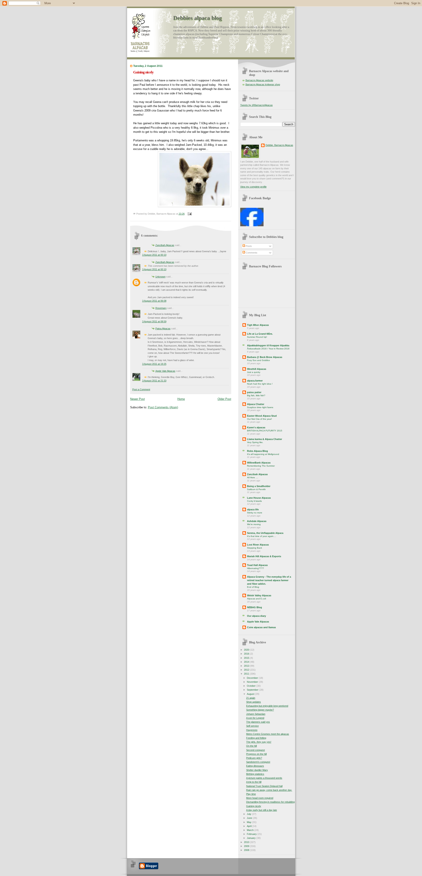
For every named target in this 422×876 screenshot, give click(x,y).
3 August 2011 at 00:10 (154, 255)
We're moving (254, 524)
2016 (247, 653)
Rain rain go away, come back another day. (269, 790)
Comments (251, 252)
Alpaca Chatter (255, 404)
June (250, 818)
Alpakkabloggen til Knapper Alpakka (268, 345)
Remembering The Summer (261, 466)
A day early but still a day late (261, 810)
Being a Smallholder (258, 486)
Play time (251, 794)
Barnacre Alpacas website (259, 80)
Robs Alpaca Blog (257, 451)
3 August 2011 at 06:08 (154, 300)
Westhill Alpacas (256, 369)
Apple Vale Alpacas (165, 371)
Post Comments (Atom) (163, 407)
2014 (247, 662)
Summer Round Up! (257, 337)
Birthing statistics (255, 774)
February (252, 834)
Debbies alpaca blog (197, 18)
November (253, 682)
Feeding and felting (256, 738)
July (249, 814)
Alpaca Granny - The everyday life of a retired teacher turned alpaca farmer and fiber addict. (269, 580)
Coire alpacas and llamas (261, 627)
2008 (247, 850)
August (251, 694)
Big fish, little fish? (256, 395)
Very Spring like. (255, 442)
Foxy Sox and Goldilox (258, 360)
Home (181, 399)
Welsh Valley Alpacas (259, 595)
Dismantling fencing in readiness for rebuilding (270, 802)
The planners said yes (258, 722)
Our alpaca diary (256, 616)
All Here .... (252, 477)
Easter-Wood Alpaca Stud (262, 415)
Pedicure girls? (254, 758)
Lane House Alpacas (259, 497)
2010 (247, 842)
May (249, 822)
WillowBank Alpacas (259, 462)
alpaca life (253, 509)
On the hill (251, 746)
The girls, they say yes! (258, 742)
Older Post (224, 399)
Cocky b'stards (254, 501)
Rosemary (161, 308)
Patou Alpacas (163, 328)
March (250, 830)
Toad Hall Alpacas (257, 565)
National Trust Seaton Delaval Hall (264, 786)
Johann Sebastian (255, 714)
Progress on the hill (256, 754)
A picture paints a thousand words (264, 778)
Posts (248, 246)
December (253, 678)
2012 (247, 669)
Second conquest (255, 750)
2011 (247, 673)
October (251, 685)
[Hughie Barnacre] (252, 225)
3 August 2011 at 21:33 (154, 380)
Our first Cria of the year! (259, 419)
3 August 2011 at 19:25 (154, 364)
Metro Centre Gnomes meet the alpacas (267, 734)
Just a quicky (253, 372)
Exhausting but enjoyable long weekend (267, 705)
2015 (247, 658)
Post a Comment (141, 389)
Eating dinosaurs (255, 766)
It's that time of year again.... (261, 536)
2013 (247, 665)
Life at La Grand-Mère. (260, 333)
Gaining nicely (143, 72)
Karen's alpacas (256, 427)
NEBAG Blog (254, 607)
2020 (247, 649)
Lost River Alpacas (258, 544)
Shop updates (253, 702)
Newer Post (137, 399)
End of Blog (253, 587)
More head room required (259, 798)
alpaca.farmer (255, 380)
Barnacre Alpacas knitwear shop (263, 84)
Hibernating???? (255, 568)
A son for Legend (255, 718)
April (249, 826)
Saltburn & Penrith (256, 489)
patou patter (254, 392)
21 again (250, 698)
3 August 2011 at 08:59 (154, 321)
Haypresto (251, 730)
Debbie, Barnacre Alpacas (279, 145)
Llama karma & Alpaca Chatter (264, 439)
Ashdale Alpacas (256, 521)
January (251, 838)
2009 (247, 846)
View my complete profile (253, 186)
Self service (252, 726)
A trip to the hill (253, 782)
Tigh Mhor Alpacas (258, 325)
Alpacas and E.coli (256, 598)
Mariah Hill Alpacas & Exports (264, 556)
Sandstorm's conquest (258, 762)
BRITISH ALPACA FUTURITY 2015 (264, 430)
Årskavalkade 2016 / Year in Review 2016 (268, 348)
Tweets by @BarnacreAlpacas (256, 105)
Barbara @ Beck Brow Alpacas (264, 357)
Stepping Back (254, 548)
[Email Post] (189, 213)
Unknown (160, 276)
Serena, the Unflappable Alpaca (265, 533)
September (253, 689)
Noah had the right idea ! (260, 384)
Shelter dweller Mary (257, 770)
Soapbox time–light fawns (260, 407)
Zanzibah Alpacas (164, 245)
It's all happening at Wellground (263, 454)
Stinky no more (254, 512)
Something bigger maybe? (260, 709)
